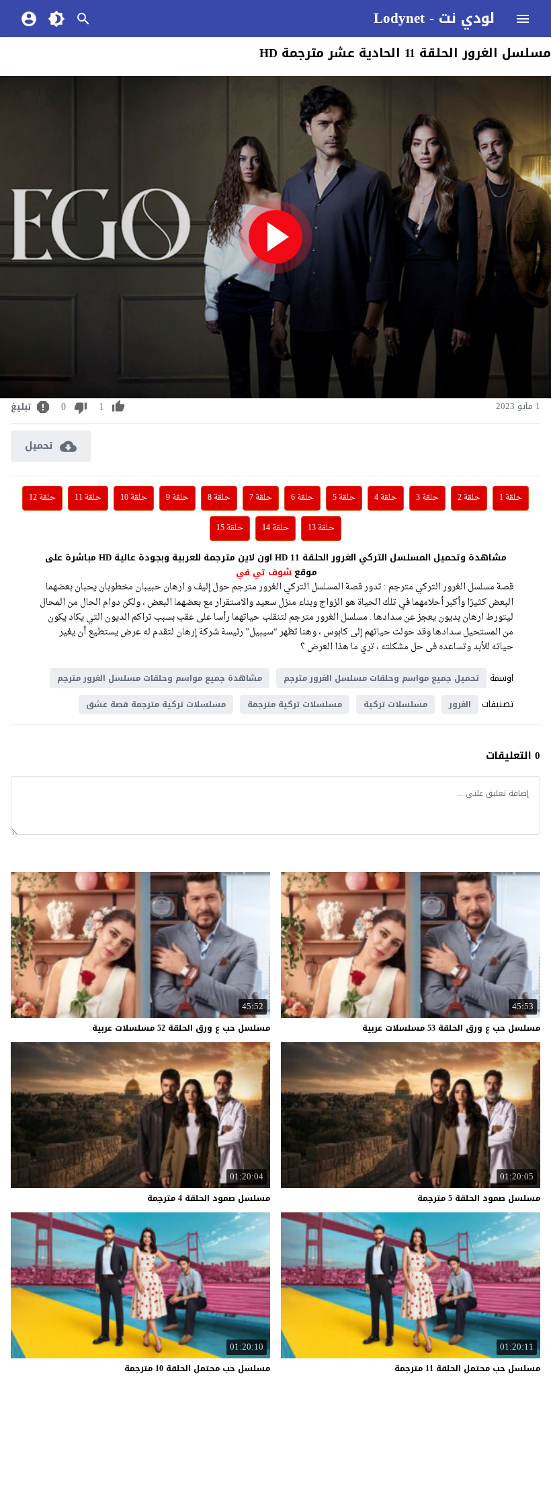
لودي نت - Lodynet (434, 18)
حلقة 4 (385, 497)
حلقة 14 (275, 528)
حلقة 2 (469, 497)
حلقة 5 (344, 497)
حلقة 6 (302, 497)
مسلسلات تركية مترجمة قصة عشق (156, 704)
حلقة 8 (219, 497)
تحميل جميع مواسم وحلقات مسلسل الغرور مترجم (381, 678)
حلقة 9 (177, 497)
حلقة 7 (260, 497)
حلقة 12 (42, 497)
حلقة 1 (510, 497)
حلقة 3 (427, 497)
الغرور (460, 704)
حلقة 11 (88, 497)
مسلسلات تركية (395, 704)
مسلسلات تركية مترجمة (294, 704)
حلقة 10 (133, 497)
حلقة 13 (321, 528)
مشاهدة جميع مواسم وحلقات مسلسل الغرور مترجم (159, 678)
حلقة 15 (229, 528)
